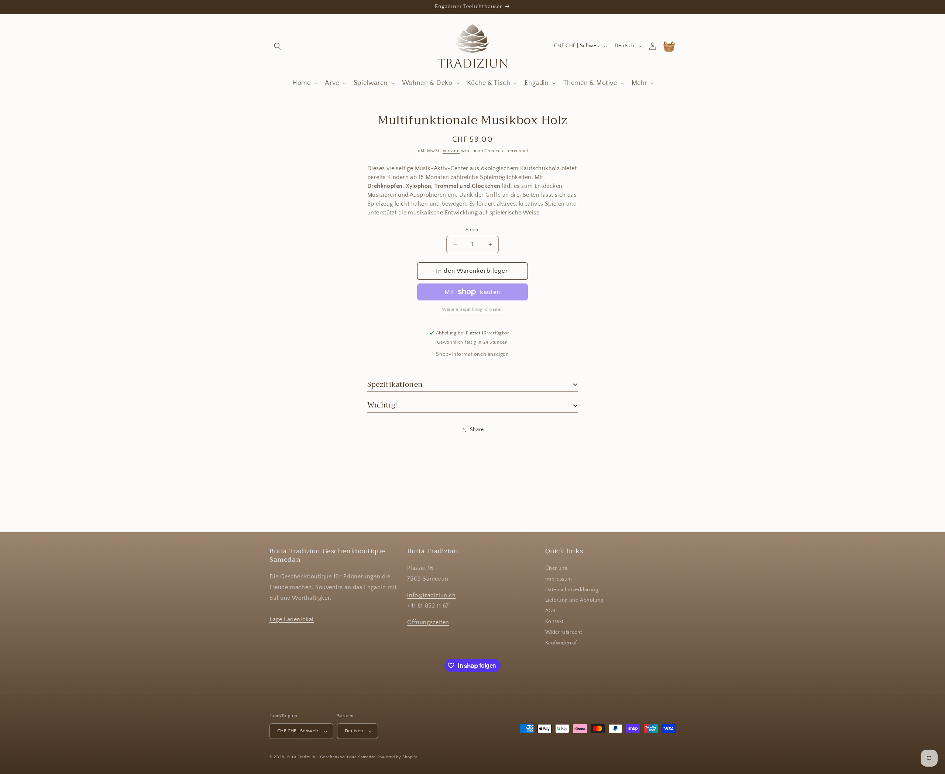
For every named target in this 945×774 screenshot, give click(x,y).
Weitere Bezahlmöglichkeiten (472, 309)
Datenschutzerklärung (571, 590)
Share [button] (477, 430)
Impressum (558, 579)
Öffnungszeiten (428, 622)
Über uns (556, 568)
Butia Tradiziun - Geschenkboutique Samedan (331, 757)
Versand (451, 150)
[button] (277, 46)
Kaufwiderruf (561, 643)
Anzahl (472, 229)
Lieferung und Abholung (574, 600)
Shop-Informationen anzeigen (472, 354)
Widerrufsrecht (563, 632)
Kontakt (554, 622)
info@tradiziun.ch (431, 595)
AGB (550, 611)
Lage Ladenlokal (291, 619)
